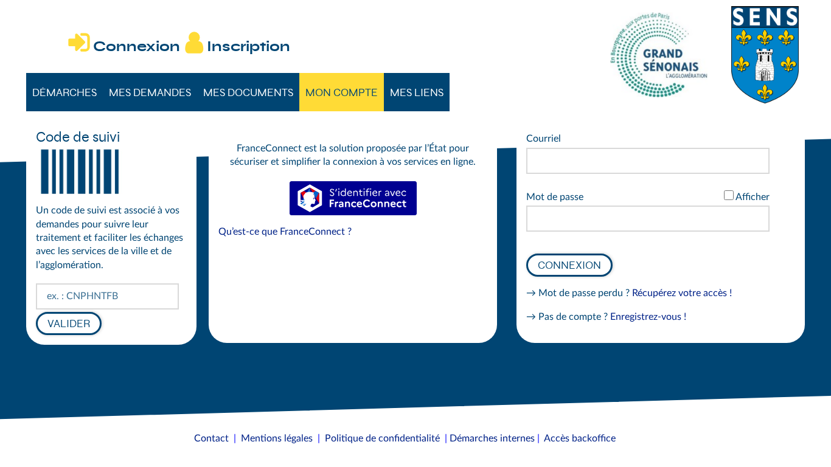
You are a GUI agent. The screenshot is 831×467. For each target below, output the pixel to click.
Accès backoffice (580, 438)
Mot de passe (554, 197)
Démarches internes (492, 438)
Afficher (752, 197)
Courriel (543, 139)
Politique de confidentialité (382, 438)
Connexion (569, 265)
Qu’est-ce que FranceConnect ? (285, 232)
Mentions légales (277, 438)
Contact (211, 438)
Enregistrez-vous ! (648, 317)
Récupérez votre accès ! (682, 293)
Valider (68, 323)
